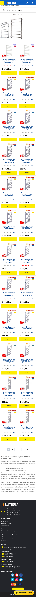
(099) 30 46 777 (10, 556)
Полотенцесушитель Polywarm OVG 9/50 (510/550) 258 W (9, 327)
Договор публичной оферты (8, 531)
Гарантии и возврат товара (8, 529)
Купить (9, 73)
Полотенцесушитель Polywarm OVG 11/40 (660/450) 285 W (27, 261)
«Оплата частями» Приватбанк (9, 535)
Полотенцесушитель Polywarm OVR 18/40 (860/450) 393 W (9, 427)
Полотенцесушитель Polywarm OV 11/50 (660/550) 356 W (27, 194)
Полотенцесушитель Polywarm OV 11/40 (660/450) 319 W (9, 128)
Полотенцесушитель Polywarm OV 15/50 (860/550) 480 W (9, 227)
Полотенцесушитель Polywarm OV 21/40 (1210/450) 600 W (9, 161)
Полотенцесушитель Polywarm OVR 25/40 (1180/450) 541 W (27, 427)
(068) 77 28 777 (10, 554)
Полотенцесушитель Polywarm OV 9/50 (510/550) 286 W (9, 194)
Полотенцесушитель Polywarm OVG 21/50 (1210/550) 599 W (27, 361)
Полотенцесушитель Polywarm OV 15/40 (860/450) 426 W (27, 128)
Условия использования (7, 533)
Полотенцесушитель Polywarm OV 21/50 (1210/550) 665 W (27, 227)
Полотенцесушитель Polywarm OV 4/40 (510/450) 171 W (9, 94)
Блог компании (5, 527)
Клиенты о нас (5, 525)
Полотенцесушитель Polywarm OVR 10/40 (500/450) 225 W (9, 394)
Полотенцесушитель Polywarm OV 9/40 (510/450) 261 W (27, 94)
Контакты (3, 540)
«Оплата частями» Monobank (9, 536)
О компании (4, 521)
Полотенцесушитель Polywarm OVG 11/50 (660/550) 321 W (27, 327)
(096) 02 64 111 (10, 562)
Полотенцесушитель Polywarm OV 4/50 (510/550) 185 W (27, 161)
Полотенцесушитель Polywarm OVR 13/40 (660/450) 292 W (27, 394)
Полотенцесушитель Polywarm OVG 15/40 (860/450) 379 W (9, 294)
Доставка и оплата (6, 523)
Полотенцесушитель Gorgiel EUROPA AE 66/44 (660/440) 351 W (9, 61)
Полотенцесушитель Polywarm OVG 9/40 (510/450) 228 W (9, 261)
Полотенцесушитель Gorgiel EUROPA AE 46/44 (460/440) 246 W (27, 61)
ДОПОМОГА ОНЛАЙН (25, 592)
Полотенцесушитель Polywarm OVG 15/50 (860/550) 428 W (9, 361)
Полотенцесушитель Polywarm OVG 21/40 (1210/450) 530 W (27, 294)
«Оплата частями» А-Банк (8, 538)
